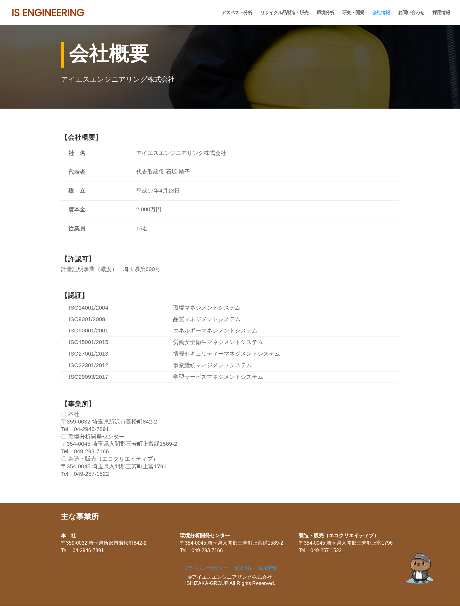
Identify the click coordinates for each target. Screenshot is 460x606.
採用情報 (441, 12)
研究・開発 (353, 12)
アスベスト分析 (237, 12)
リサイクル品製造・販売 (284, 12)
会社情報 (381, 12)
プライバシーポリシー (205, 567)
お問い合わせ (411, 12)
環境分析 (325, 12)
